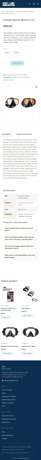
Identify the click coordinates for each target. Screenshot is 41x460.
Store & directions (7, 435)
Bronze (16, 52)
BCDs (4, 393)
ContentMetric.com (23, 458)
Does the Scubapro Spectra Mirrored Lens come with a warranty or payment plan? (19, 238)
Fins (3, 406)
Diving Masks (10, 11)
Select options (27, 315)
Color (5, 49)
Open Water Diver (7, 416)
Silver (7, 52)
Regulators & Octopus (9, 396)
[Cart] (34, 4)
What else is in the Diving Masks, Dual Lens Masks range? (20, 256)
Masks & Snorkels (7, 403)
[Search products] (30, 4)
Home (3, 11)
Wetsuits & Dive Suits (8, 400)
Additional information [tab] (24, 134)
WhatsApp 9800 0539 (11, 380)
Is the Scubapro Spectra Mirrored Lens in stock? (19, 229)
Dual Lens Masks (21, 11)
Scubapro (11, 80)
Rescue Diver (6, 422)
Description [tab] (7, 134)
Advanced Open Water (9, 419)
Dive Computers (7, 390)
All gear (4, 438)
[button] (36, 87)
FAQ (3, 432)
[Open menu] (38, 4)
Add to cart (17, 63)
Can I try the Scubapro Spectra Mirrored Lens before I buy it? (19, 247)
